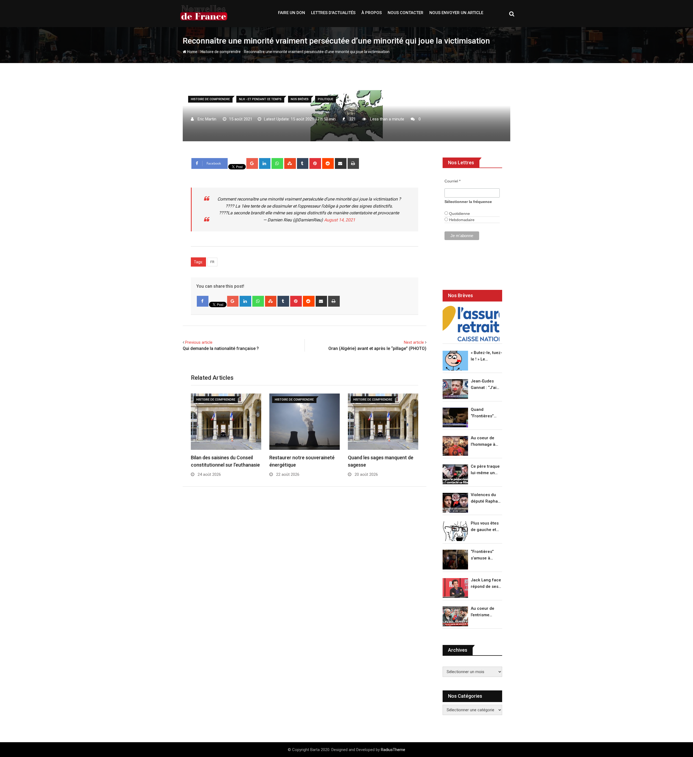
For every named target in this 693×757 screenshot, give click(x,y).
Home (191, 52)
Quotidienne (459, 213)
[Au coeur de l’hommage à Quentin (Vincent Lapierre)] (455, 446)
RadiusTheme (393, 749)
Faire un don (291, 12)
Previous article (199, 342)
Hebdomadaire (461, 220)
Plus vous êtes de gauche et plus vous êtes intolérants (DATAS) (485, 527)
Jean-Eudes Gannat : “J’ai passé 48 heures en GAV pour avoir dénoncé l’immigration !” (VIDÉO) (485, 385)
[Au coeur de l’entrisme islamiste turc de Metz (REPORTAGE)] (455, 616)
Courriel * (452, 181)
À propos (371, 12)
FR (212, 262)
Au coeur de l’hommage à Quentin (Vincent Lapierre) (483, 441)
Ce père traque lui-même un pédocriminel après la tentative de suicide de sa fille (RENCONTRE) (485, 470)
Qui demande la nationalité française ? (221, 348)
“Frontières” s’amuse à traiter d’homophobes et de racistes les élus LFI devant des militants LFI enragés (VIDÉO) (485, 555)
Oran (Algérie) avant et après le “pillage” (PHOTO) (377, 348)
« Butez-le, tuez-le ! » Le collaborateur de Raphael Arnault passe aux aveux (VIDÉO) (486, 356)
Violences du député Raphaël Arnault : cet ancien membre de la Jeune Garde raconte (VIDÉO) (486, 498)
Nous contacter (405, 12)
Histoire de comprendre (221, 52)
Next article (414, 342)
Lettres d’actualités (333, 12)
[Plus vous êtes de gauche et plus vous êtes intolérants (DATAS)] (455, 531)
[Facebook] (202, 301)
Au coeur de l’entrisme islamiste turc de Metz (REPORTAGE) (484, 612)
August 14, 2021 (339, 219)
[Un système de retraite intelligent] (471, 323)
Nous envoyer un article (456, 12)
